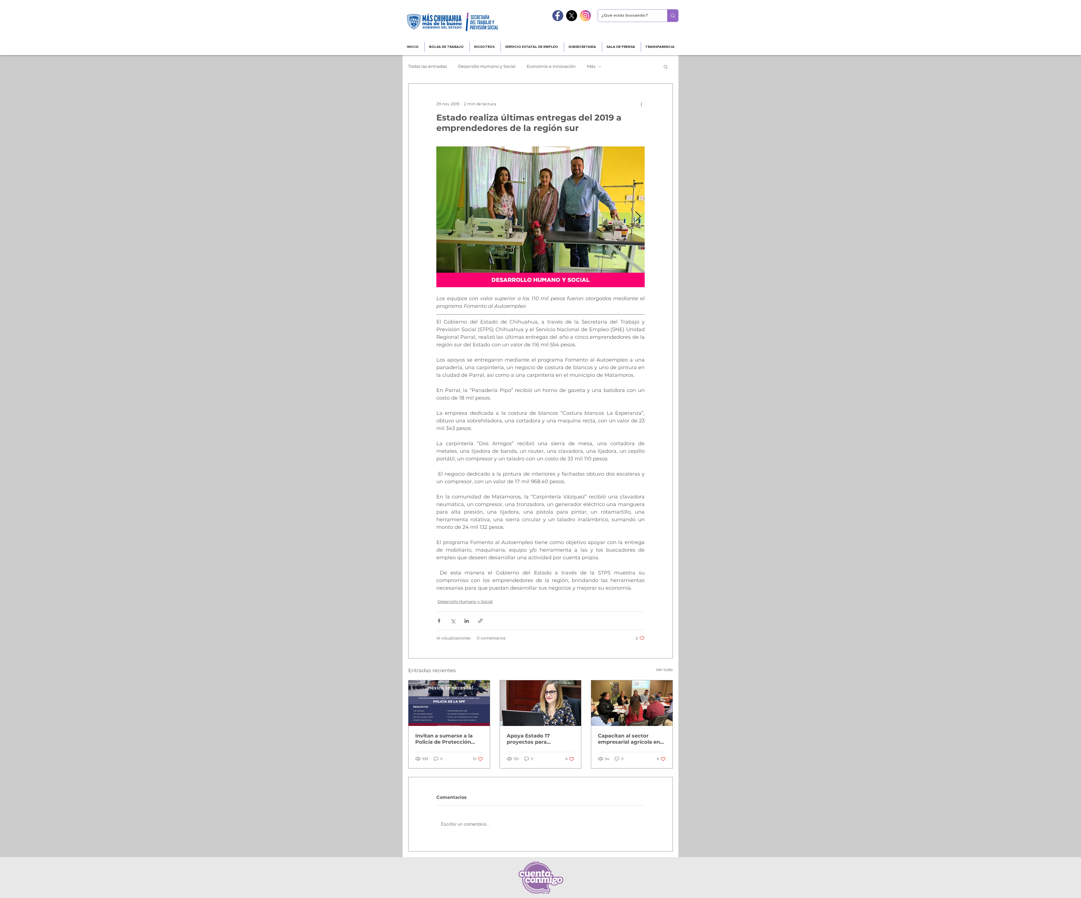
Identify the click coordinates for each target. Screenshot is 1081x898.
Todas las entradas (427, 66)
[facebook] (557, 15)
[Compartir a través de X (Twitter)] (452, 620)
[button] (665, 66)
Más (591, 66)
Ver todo (664, 669)
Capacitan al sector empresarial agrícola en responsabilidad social (629, 739)
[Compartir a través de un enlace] (480, 620)
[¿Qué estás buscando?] (672, 16)
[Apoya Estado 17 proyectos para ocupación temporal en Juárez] (540, 703)
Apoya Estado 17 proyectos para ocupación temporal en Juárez (537, 739)
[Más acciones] (641, 104)
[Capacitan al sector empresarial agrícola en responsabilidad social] (632, 703)
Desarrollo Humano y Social (486, 66)
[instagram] (585, 15)
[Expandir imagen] (540, 216)
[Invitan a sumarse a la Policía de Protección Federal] (449, 703)
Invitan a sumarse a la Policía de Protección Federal (444, 739)
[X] (571, 15)
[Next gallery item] (638, 216)
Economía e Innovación (551, 66)
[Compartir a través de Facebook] (439, 620)
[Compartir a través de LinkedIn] (466, 620)
